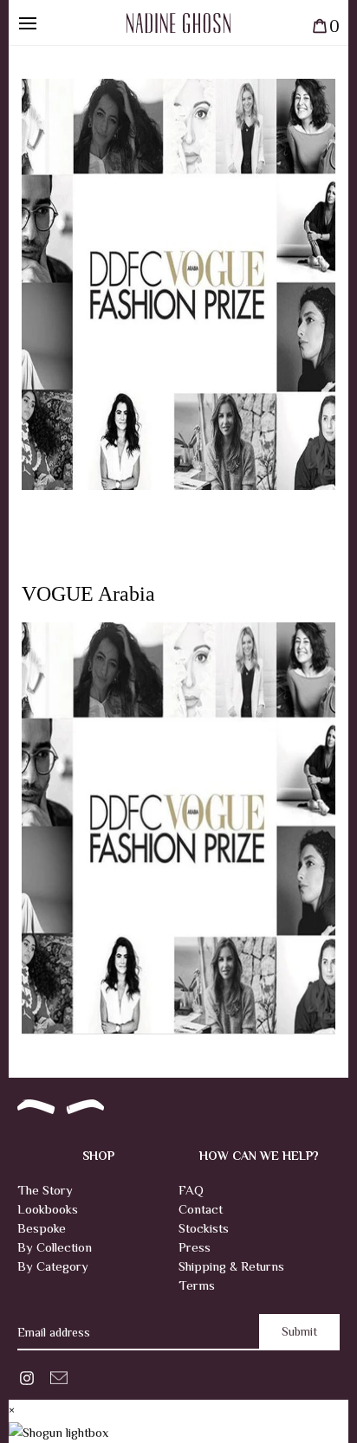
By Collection (54, 1247)
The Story (45, 1189)
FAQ (191, 1189)
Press (194, 1247)
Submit (299, 1331)
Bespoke (41, 1228)
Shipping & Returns (231, 1266)
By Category (52, 1266)
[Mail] (59, 1376)
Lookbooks (47, 1208)
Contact (200, 1208)
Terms (196, 1285)
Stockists (203, 1228)
